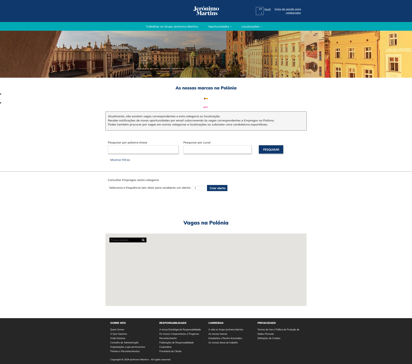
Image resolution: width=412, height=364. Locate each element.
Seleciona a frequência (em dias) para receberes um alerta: (150, 187)
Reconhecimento (168, 338)
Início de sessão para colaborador (288, 10)
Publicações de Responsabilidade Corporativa (176, 344)
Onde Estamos (117, 338)
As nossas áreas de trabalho (223, 342)
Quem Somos (117, 329)
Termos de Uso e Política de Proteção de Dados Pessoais (278, 331)
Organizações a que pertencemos (127, 347)
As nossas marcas (217, 333)
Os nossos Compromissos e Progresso (179, 333)
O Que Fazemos (118, 333)
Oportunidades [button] (219, 26)
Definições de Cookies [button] (269, 338)
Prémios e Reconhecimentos (125, 351)
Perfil (267, 9)
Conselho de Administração (124, 342)
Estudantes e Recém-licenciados (225, 338)
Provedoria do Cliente (170, 351)
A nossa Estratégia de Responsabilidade (180, 329)
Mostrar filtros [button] (120, 159)
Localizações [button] (251, 26)
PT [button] (260, 9)
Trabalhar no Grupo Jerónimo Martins (172, 26)
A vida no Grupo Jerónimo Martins (225, 329)
